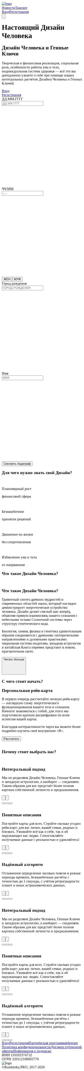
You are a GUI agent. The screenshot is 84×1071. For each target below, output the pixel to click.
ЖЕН (7, 279)
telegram (72, 1043)
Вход (5, 12)
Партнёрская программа (47, 1043)
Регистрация (19, 12)
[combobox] (22, 288)
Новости (8, 8)
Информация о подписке (32, 1051)
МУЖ (17, 279)
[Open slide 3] (11, 803)
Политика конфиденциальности (26, 1047)
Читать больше (14, 659)
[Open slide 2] (7, 803)
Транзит (21, 8)
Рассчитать (11, 738)
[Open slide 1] (3, 803)
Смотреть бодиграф (17, 463)
